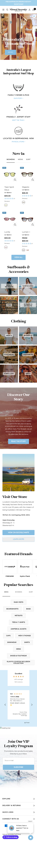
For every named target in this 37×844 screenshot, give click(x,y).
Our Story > (18, 98)
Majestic (25, 187)
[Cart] (33, 10)
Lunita (7, 232)
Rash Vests (18, 602)
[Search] (7, 10)
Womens (11, 159)
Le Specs (8, 192)
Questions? (18, 4)
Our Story (10, 52)
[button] (9, 200)
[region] (18, 704)
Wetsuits (18, 615)
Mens (20, 159)
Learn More (18, 539)
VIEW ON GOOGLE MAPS (18, 532)
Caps (8, 636)
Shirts (27, 642)
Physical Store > (18, 142)
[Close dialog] (35, 407)
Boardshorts (12, 609)
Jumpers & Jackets (18, 629)
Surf (28, 159)
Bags (28, 609)
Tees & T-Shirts (18, 622)
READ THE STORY (18, 441)
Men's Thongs (24, 636)
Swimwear (11, 642)
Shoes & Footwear (18, 656)
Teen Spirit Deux (9, 188)
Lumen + (26, 232)
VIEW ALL (18, 257)
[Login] (29, 10)
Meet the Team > (18, 120)
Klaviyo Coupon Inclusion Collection (18, 662)
